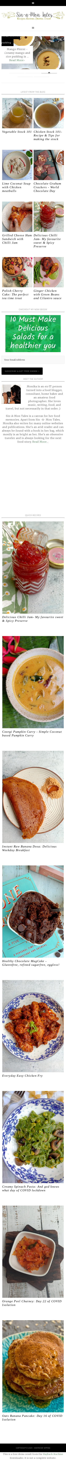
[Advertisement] (33, 480)
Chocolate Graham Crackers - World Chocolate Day (47, 187)
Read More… (40, 441)
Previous (6, 53)
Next (59, 53)
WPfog (47, 1448)
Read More (16, 60)
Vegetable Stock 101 (17, 131)
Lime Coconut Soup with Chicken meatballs (16, 187)
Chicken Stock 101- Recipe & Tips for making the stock (48, 135)
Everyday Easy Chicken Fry (22, 1075)
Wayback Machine (53, 1454)
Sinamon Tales (33, 15)
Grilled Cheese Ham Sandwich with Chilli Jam (17, 239)
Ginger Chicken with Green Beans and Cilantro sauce (48, 294)
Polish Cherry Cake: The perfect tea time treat (15, 294)
